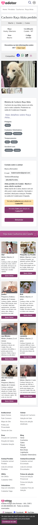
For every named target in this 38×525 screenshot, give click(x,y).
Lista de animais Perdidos (7, 468)
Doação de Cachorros (9, 438)
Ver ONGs (5, 476)
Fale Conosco (6, 418)
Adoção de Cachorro (27, 415)
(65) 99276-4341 (12, 180)
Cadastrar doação (7, 444)
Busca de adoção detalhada (26, 423)
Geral (22, 438)
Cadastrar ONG (6, 480)
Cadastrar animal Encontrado (26, 462)
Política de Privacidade (5, 426)
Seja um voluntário (8, 488)
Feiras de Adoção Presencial (26, 478)
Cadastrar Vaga (6, 491)
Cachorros (24, 440)
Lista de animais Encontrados (26, 468)
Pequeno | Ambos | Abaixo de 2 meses (9, 306)
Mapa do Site (6, 421)
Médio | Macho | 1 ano (28, 264)
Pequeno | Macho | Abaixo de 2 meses (9, 389)
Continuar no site (9, 522)
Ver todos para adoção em (19, 202)
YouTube (30, 512)
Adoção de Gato (26, 418)
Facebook (19, 512)
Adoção (23, 447)
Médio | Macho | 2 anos (28, 346)
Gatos (22, 442)
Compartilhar (10, 56)
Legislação (24, 452)
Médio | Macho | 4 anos (9, 265)
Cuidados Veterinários (28, 455)
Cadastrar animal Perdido (7, 462)
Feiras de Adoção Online (26, 483)
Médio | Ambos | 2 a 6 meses (9, 347)
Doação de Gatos (7, 441)
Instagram (8, 512)
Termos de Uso (6, 430)
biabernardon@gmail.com (20, 173)
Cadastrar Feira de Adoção (27, 489)
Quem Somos (6, 415)
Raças (22, 445)
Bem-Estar (24, 450)
